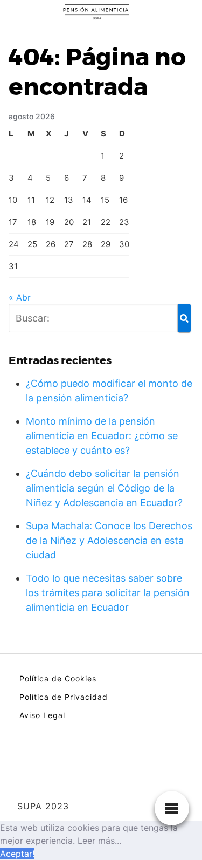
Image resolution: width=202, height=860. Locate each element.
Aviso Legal (42, 715)
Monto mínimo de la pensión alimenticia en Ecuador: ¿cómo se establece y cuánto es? (102, 435)
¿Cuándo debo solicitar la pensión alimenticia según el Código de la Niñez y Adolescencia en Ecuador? (104, 488)
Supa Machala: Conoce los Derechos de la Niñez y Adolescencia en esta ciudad (109, 540)
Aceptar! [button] (17, 853)
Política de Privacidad (63, 696)
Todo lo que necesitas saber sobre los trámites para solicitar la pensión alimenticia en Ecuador (108, 592)
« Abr (20, 297)
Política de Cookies (57, 678)
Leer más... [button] (99, 840)
